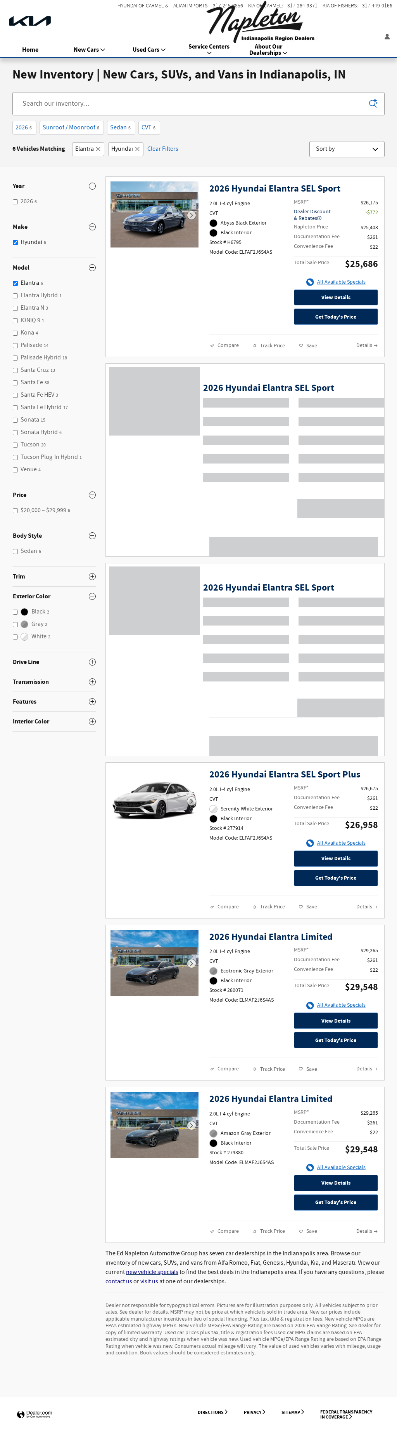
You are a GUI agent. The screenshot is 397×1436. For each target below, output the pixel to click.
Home (30, 50)
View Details (335, 297)
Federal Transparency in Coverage (346, 1414)
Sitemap (290, 1412)
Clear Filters (162, 149)
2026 (24, 128)
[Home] (30, 17)
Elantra (84, 149)
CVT (148, 128)
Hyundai (122, 149)
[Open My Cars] (385, 37)
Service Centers (209, 47)
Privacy (252, 1412)
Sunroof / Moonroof (71, 128)
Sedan (120, 128)
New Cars (86, 50)
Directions (211, 1412)
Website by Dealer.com (34, 1415)
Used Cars (146, 50)
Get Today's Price (335, 317)
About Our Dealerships (266, 50)
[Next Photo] (191, 215)
